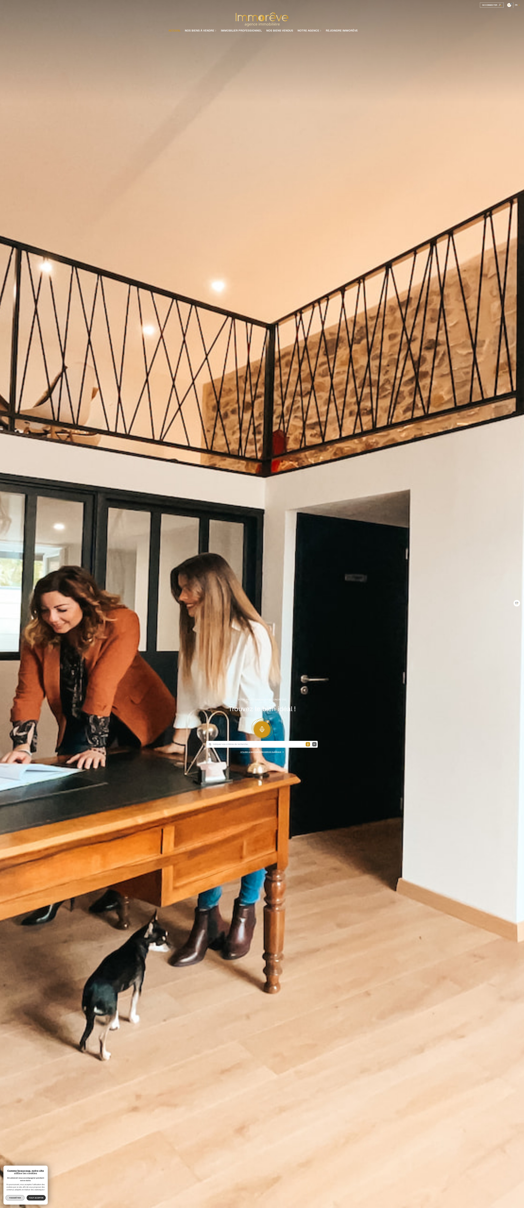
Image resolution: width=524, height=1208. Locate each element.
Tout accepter (36, 1198)
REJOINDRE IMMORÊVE (342, 30)
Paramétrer (15, 1198)
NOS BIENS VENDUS (279, 30)
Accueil (174, 30)
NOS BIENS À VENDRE (199, 30)
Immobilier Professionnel (241, 30)
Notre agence (308, 30)
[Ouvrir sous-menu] (216, 30)
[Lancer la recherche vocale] (262, 729)
